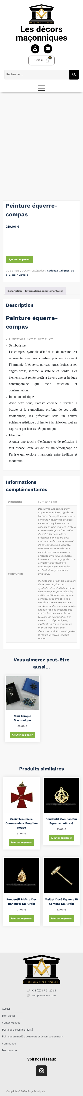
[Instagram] (41, 1070)
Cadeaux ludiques (58, 270)
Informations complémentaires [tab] (44, 290)
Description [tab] (14, 290)
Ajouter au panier (19, 259)
